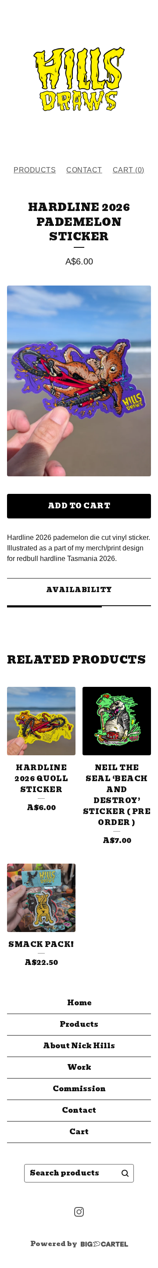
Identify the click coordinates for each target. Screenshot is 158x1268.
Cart (79, 1131)
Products (35, 170)
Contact (84, 170)
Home (79, 1002)
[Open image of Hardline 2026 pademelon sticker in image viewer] (79, 381)
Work (79, 1067)
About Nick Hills (79, 1045)
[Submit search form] (125, 1173)
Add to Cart (79, 505)
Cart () (128, 170)
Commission (79, 1088)
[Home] (79, 79)
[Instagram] (79, 1212)
